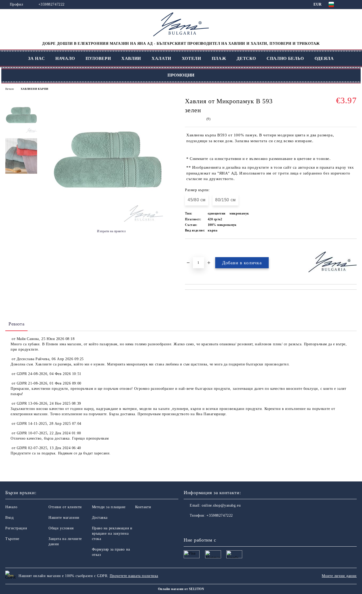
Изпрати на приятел (111, 231)
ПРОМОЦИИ (181, 75)
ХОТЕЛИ (191, 58)
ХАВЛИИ (131, 58)
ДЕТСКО (246, 58)
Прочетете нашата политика (134, 576)
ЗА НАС (36, 58)
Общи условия (61, 528)
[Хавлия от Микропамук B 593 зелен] (107, 221)
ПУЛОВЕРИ (98, 58)
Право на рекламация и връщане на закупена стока (112, 533)
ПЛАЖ (219, 58)
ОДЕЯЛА (324, 58)
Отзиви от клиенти (65, 507)
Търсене (12, 539)
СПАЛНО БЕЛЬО (285, 58)
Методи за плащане (109, 507)
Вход (9, 518)
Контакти (143, 507)
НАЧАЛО (65, 58)
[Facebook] (188, 526)
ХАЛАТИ (161, 58)
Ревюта (16, 324)
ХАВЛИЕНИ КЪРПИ (34, 88)
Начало (9, 88)
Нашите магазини (63, 518)
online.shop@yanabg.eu (221, 505)
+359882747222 (51, 4)
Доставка (100, 518)
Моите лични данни (339, 576)
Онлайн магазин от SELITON (181, 589)
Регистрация (16, 528)
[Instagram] (199, 526)
